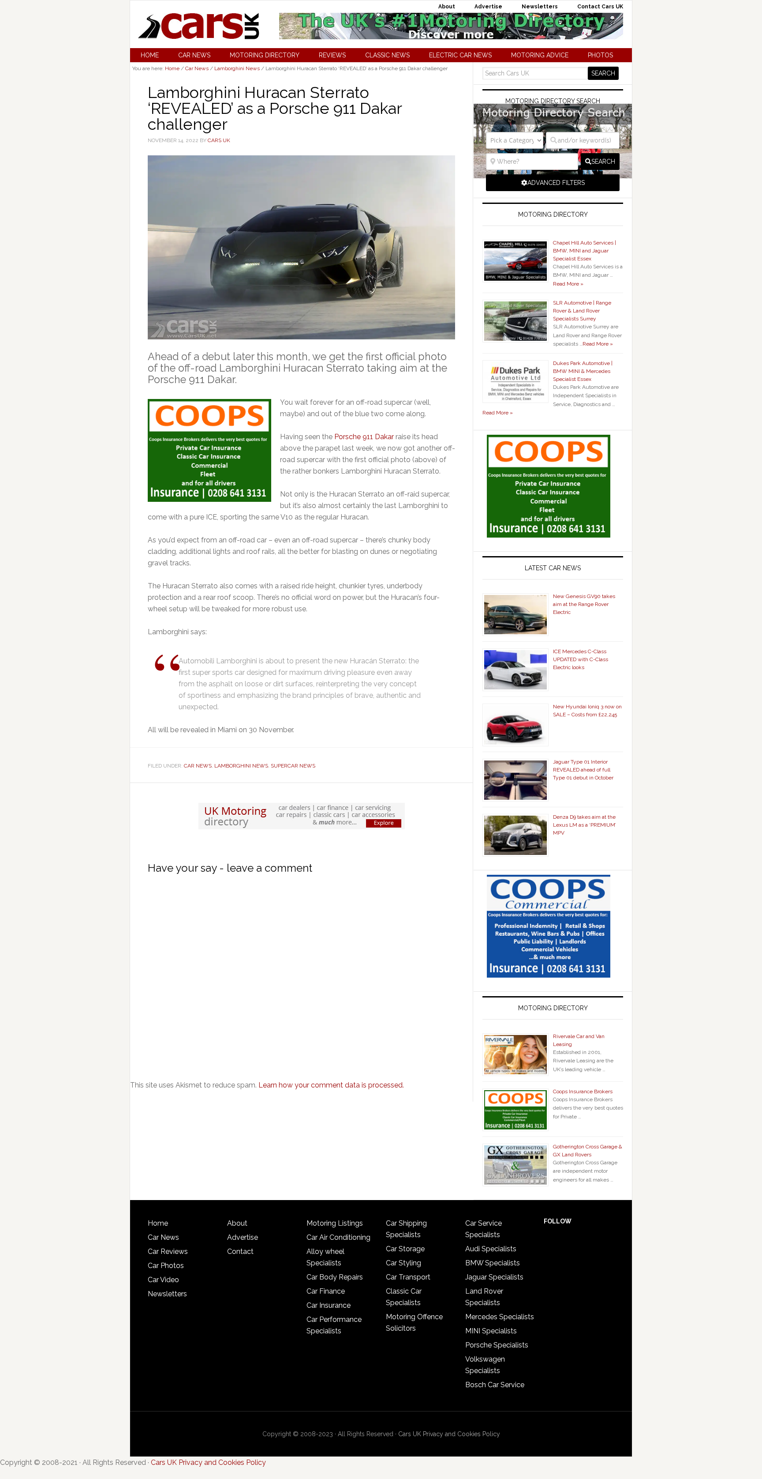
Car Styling (403, 1263)
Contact (240, 1251)
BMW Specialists (492, 1263)
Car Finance (325, 1291)
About (237, 1223)
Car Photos (166, 1265)
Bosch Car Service (494, 1385)
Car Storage (405, 1249)
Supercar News (293, 766)
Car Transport (408, 1277)
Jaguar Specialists (494, 1277)
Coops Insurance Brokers (583, 1091)
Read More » (568, 284)
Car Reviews (168, 1251)
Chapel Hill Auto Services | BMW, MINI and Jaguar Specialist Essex (584, 251)
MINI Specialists (491, 1331)
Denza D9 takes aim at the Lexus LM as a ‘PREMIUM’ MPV (584, 825)
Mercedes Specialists (499, 1317)
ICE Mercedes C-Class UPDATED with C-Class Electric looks (580, 659)
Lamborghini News (241, 766)
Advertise (242, 1237)
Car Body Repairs (334, 1277)
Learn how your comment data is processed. (331, 1085)
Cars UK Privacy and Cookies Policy (449, 1434)
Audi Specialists (490, 1249)
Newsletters (167, 1294)
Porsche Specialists (496, 1345)
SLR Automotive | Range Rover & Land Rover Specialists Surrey (582, 311)
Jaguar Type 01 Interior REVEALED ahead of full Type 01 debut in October (583, 770)
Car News (198, 766)
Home (158, 1223)
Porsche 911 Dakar (364, 437)
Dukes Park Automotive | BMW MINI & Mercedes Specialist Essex (583, 371)
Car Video (163, 1280)
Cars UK (198, 26)
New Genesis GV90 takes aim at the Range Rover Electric (584, 604)
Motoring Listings (334, 1223)
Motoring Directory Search (552, 101)
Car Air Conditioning (338, 1237)
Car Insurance (328, 1305)
